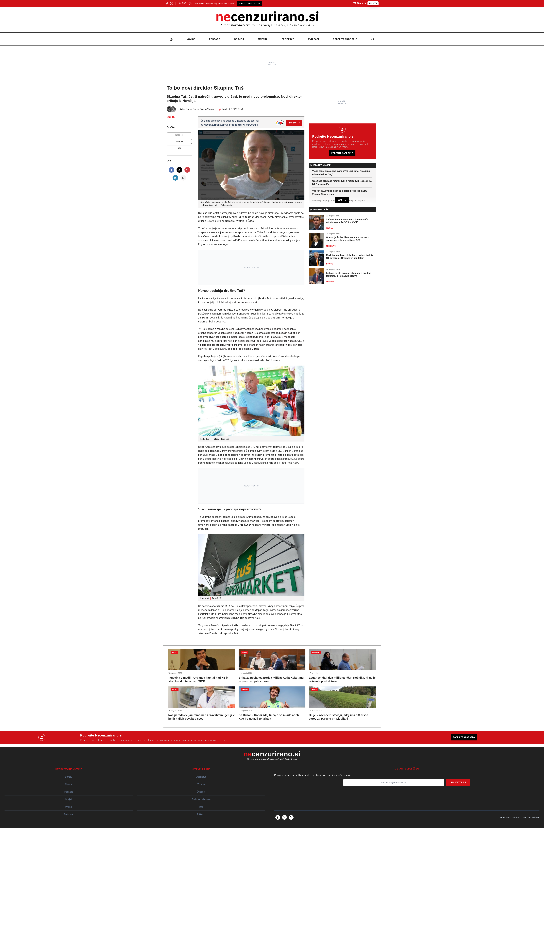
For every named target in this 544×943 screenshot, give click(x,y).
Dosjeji (239, 39)
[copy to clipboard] (183, 178)
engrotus (179, 141)
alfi (179, 148)
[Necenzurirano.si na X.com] (171, 3)
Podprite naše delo (345, 39)
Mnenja (262, 39)
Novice (191, 39)
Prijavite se (458, 782)
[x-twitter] (284, 817)
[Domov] (171, 39)
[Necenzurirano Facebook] (166, 3)
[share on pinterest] (187, 170)
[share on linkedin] (175, 178)
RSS (184, 3)
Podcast (214, 39)
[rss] (291, 817)
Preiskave (287, 39)
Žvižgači (313, 39)
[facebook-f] (277, 817)
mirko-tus (179, 135)
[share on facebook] (171, 170)
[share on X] (179, 170)
